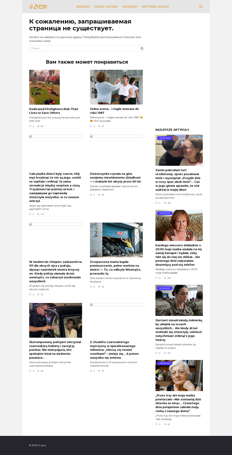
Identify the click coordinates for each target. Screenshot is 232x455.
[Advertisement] (179, 73)
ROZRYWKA (82, 7)
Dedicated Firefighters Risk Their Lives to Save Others (53, 111)
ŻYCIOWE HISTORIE (105, 7)
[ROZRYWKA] (179, 163)
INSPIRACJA (129, 7)
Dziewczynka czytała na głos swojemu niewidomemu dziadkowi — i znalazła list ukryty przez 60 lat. (116, 177)
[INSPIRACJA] (179, 389)
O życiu (37, 6)
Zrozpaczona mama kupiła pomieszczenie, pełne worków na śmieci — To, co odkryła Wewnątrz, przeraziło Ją (115, 267)
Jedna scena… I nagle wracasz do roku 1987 (114, 110)
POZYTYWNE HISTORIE (155, 7)
